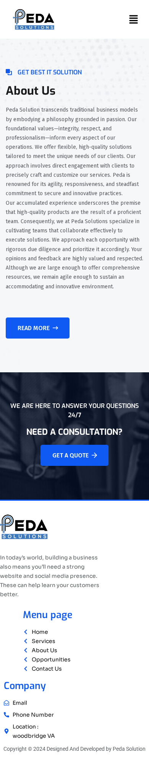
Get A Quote (70, 455)
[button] (133, 19)
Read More (34, 328)
